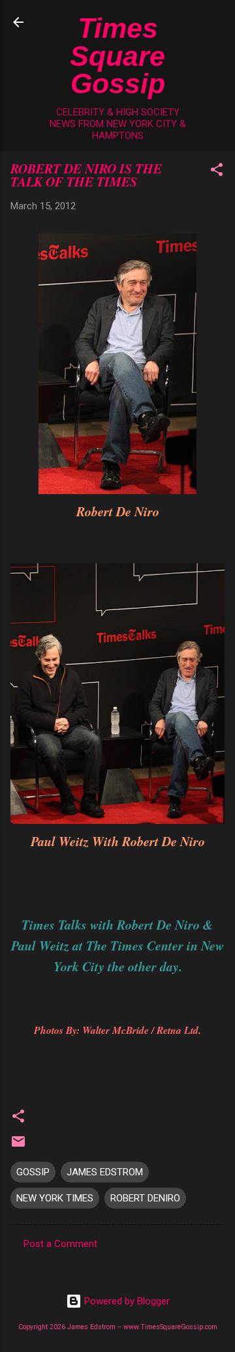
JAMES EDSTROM (105, 1172)
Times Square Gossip (117, 55)
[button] (217, 172)
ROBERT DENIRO (145, 1198)
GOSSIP (33, 1172)
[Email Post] (18, 1146)
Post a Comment (60, 1244)
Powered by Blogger (126, 1301)
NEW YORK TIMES (54, 1198)
